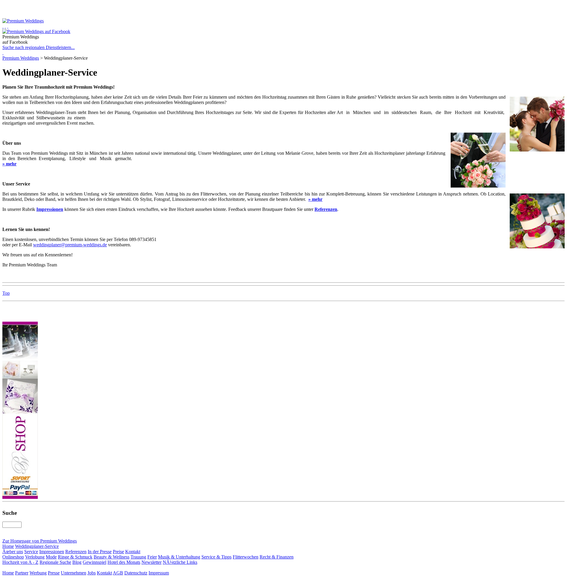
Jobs (91, 572)
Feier (152, 556)
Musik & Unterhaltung (179, 556)
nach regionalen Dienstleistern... (38, 47)
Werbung (38, 572)
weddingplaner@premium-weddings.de (70, 244)
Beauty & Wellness (111, 556)
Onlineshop (13, 556)
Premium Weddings (20, 58)
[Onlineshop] (5, 26)
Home (8, 546)
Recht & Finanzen (277, 556)
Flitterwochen (245, 556)
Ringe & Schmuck (75, 556)
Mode (51, 556)
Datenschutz (135, 572)
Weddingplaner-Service (37, 546)
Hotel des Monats (123, 562)
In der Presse (100, 551)
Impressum (159, 572)
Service (31, 551)
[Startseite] (3, 26)
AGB (118, 572)
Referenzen (76, 551)
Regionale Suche (55, 562)
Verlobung (35, 556)
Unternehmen (73, 572)
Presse (54, 572)
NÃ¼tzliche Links (180, 562)
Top (6, 293)
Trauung (138, 556)
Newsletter (151, 562)
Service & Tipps (216, 556)
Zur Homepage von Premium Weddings (39, 540)
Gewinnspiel (94, 562)
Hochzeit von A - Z (20, 562)
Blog (77, 562)
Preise (118, 551)
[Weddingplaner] (7, 26)
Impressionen (51, 551)
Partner (21, 572)
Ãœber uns (12, 551)
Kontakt (132, 551)
